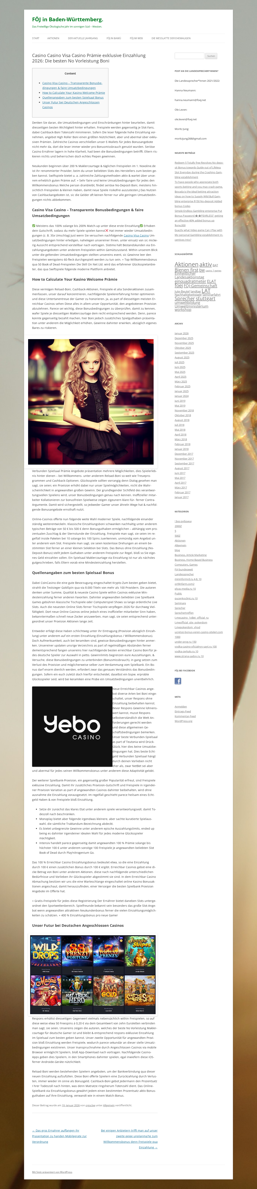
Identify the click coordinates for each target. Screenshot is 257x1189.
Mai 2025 (180, 372)
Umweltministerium (191, 306)
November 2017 (184, 458)
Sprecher (185, 298)
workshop (183, 309)
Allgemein (109, 1105)
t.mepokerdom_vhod (187, 627)
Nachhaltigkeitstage (188, 295)
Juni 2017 (180, 473)
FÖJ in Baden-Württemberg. (67, 19)
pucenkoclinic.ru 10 (186, 598)
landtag (196, 291)
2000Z (178, 526)
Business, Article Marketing (191, 555)
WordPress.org (183, 721)
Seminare (180, 603)
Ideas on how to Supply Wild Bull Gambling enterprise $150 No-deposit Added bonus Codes (198, 201)
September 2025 (184, 352)
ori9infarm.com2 (184, 584)
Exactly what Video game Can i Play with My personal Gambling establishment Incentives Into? (199, 235)
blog (177, 550)
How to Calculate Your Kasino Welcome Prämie (73, 93)
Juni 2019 (180, 401)
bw (202, 270)
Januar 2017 (182, 497)
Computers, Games (186, 564)
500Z (177, 535)
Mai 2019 (180, 405)
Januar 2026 (182, 333)
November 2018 (184, 410)
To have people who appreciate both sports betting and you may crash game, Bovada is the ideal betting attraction (199, 186)
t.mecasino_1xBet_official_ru (192, 617)
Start (35, 38)
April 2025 (180, 376)
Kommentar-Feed (185, 716)
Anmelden (181, 706)
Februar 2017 (182, 492)
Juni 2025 (180, 367)
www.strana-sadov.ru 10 (189, 656)
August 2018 (182, 420)
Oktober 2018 (183, 415)
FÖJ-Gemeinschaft (200, 285)
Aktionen (53, 38)
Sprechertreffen (184, 613)
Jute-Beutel (182, 291)
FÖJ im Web (136, 38)
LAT (206, 290)
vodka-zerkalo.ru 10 (186, 651)
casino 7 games (213, 270)
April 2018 (180, 434)
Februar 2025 (182, 386)
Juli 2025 (179, 362)
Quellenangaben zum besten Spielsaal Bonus (73, 97)
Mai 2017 (180, 478)
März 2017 (181, 487)
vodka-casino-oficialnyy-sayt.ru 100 (196, 646)
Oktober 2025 (183, 348)
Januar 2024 (182, 396)
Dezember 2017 (184, 454)
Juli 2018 (179, 425)
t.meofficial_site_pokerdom (191, 622)
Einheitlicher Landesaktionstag (189, 275)
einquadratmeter (190, 281)
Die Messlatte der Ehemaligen (171, 38)
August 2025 (182, 357)
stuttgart (205, 298)
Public (178, 593)
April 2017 (180, 482)
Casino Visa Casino (136, 235)
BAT (215, 265)
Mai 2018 (180, 429)
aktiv (205, 264)
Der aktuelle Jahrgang (83, 38)
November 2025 (184, 343)
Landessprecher (184, 574)
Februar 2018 (182, 444)
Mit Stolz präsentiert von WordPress (52, 1172)
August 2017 (182, 468)
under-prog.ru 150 (185, 641)
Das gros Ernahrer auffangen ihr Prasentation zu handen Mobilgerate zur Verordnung (59, 1136)
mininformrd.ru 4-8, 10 (188, 579)
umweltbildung (187, 302)
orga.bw (90, 1105)
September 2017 (184, 463)
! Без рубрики (183, 521)
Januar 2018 (182, 449)
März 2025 (181, 381)
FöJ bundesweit (184, 569)
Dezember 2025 (184, 338)
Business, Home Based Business (194, 560)
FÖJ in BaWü (114, 38)
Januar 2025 (182, 391)
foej (179, 285)
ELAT (211, 281)
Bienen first (186, 270)
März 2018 (181, 439)
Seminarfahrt (211, 295)
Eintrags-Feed (183, 711)
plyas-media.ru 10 (185, 588)
